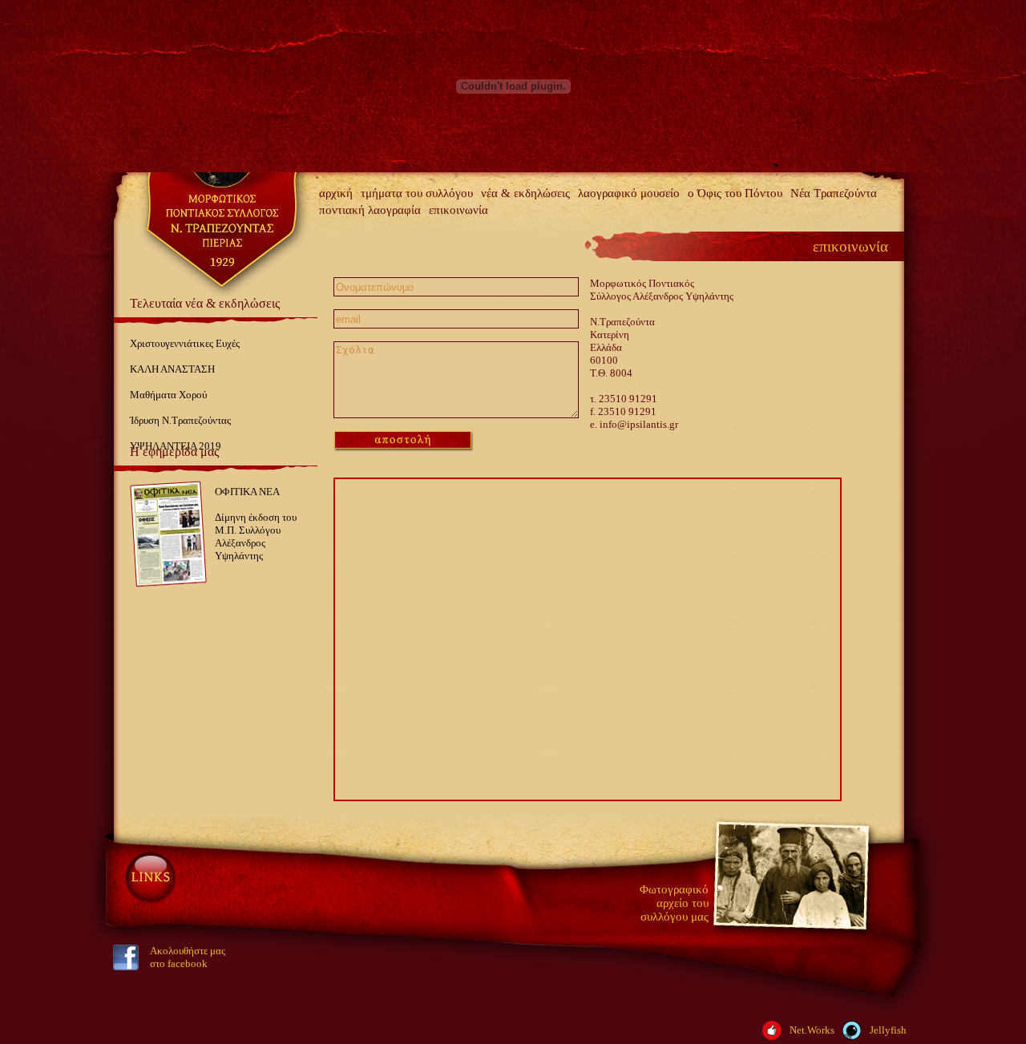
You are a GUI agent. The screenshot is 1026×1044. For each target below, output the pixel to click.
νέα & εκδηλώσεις (525, 193)
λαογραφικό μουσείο (629, 193)
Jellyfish (888, 1030)
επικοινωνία (458, 210)
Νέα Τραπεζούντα (833, 193)
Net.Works (812, 1030)
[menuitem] (336, 193)
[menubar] (609, 202)
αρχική (336, 193)
